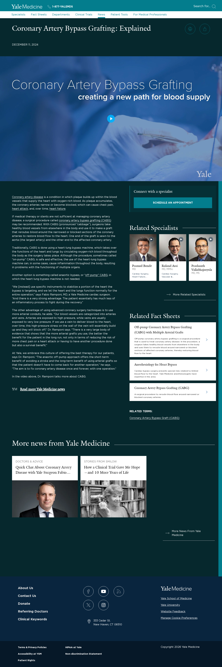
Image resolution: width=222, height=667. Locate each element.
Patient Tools (119, 14)
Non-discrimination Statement (83, 654)
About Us (25, 588)
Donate (24, 603)
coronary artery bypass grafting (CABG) (85, 220)
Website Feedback (173, 611)
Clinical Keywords (32, 619)
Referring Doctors (33, 611)
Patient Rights (26, 660)
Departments (61, 14)
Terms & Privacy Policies (32, 647)
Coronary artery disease (27, 196)
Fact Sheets (39, 14)
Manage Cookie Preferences (179, 617)
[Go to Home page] (26, 7)
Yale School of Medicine (176, 598)
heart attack (20, 208)
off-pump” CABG (96, 274)
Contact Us (27, 596)
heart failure (57, 208)
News (101, 14)
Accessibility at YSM (30, 654)
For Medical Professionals (150, 14)
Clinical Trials (83, 14)
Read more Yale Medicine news (42, 389)
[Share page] (205, 29)
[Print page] (190, 29)
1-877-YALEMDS (62, 6)
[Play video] (111, 119)
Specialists (18, 14)
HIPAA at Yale (73, 647)
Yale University (170, 604)
